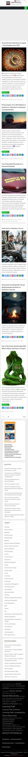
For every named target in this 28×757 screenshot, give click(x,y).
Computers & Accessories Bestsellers (12, 457)
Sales (5, 605)
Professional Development (10, 600)
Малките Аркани (8, 668)
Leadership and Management (19, 279)
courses (18, 691)
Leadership (13, 701)
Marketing (13, 221)
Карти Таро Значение (9, 634)
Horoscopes (20, 99)
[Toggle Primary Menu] (25, 7)
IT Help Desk (7, 581)
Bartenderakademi (6, 746)
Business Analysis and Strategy (12, 543)
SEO (16, 221)
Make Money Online (6, 221)
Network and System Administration (13, 597)
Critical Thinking (5, 693)
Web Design (5, 219)
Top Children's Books (9, 449)
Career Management (20, 686)
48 (8, 416)
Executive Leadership (6, 699)
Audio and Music (8, 529)
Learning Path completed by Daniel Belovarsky (13, 714)
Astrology (10, 99)
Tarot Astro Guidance (11, 641)
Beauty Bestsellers (8, 446)
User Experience (8, 626)
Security (6, 608)
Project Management (9, 603)
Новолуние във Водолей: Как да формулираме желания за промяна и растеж (13, 287)
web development (19, 730)
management (5, 717)
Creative (6, 554)
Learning (20, 703)
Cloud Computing (17, 219)
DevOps (6, 565)
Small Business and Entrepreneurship (10, 222)
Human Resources (8, 578)
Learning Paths (8, 589)
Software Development (9, 616)
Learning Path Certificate (11, 710)
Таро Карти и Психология (10, 676)
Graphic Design (8, 570)
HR (11, 699)
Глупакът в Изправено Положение (13, 663)
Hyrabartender (6, 739)
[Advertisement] (14, 24)
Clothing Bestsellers (9, 455)
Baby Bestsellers (8, 444)
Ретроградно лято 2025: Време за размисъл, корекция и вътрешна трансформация (14, 107)
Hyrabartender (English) (16, 739)
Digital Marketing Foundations (18, 698)
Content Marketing (5, 691)
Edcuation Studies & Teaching (11, 452)
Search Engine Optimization (7, 726)
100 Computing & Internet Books (11, 451)
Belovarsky (5, 99)
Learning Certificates (9, 586)
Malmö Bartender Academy (8, 743)
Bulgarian (15, 99)
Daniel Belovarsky (16, 2)
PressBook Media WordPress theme (16, 755)
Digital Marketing (9, 698)
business (18, 684)
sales (18, 725)
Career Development (9, 548)
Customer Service (8, 556)
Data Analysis (22, 696)
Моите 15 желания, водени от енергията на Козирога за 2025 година (12, 499)
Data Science (7, 559)
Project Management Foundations (9, 725)
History (6, 573)
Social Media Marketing (20, 726)
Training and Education (10, 624)
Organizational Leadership (8, 719)
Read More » (6, 93)
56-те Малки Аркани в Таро (11, 671)
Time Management (6, 730)
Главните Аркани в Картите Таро (12, 674)
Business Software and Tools (11, 546)
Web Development (22, 222)
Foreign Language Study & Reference (12, 454)
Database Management (10, 562)
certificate (5, 688)
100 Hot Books (7, 447)
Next (24, 416)
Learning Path (8, 706)
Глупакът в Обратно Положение (12, 666)
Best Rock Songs (8, 535)
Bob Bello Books (8, 537)
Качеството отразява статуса (12, 228)
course (12, 691)
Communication (21, 688)
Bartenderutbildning (19, 743)
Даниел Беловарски (12, 733)
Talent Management (17, 728)
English (18, 1)
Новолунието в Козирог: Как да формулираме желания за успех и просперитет (12, 510)
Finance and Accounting (10, 567)
